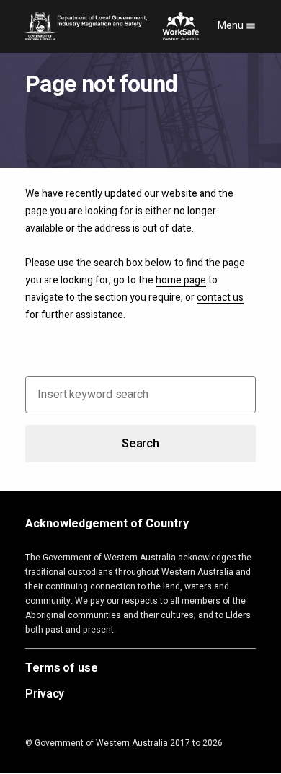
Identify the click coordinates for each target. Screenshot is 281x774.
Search (140, 443)
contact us (220, 297)
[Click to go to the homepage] (112, 26)
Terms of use (61, 668)
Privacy (44, 694)
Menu (232, 25)
